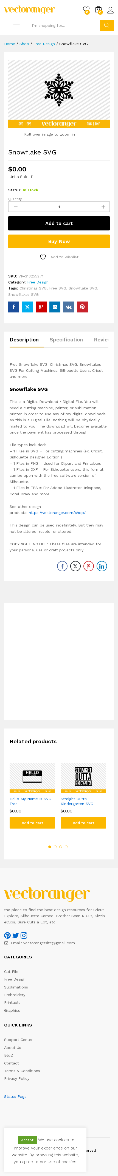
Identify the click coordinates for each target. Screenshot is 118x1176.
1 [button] (49, 847)
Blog (8, 1055)
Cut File (11, 971)
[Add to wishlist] (38, 789)
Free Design (38, 282)
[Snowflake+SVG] (27, 307)
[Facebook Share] (62, 566)
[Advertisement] (59, 661)
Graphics (12, 1010)
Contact (11, 1063)
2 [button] (55, 847)
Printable (12, 1002)
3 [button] (60, 847)
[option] (32, 800)
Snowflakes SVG (23, 294)
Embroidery (14, 995)
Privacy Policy (16, 1078)
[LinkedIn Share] (102, 566)
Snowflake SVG (83, 288)
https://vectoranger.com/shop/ (57, 512)
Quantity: (15, 199)
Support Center (18, 1039)
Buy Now (59, 241)
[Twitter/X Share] (75, 566)
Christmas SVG (33, 288)
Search (107, 25)
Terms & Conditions (22, 1071)
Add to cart (59, 223)
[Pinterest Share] (88, 566)
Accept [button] (27, 1140)
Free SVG (57, 288)
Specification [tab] (66, 339)
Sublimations (16, 987)
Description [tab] (24, 339)
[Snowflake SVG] (13, 307)
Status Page (15, 1096)
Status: (14, 190)
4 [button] (66, 847)
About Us (12, 1047)
